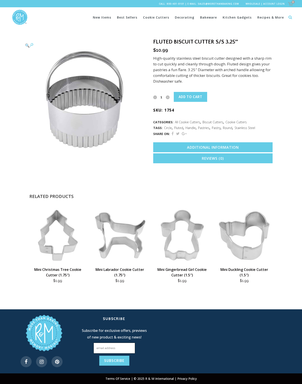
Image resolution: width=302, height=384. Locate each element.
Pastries (203, 128)
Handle (190, 128)
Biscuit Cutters (213, 122)
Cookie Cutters (236, 122)
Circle (168, 128)
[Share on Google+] (184, 133)
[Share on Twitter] (178, 133)
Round (227, 128)
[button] (84, 45)
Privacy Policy (187, 378)
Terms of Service (118, 378)
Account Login (274, 3)
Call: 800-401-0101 (171, 3)
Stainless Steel (245, 128)
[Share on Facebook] (173, 133)
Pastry (216, 128)
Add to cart (190, 96)
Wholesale (253, 3)
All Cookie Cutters (187, 122)
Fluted (178, 128)
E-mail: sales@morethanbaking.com (213, 3)
